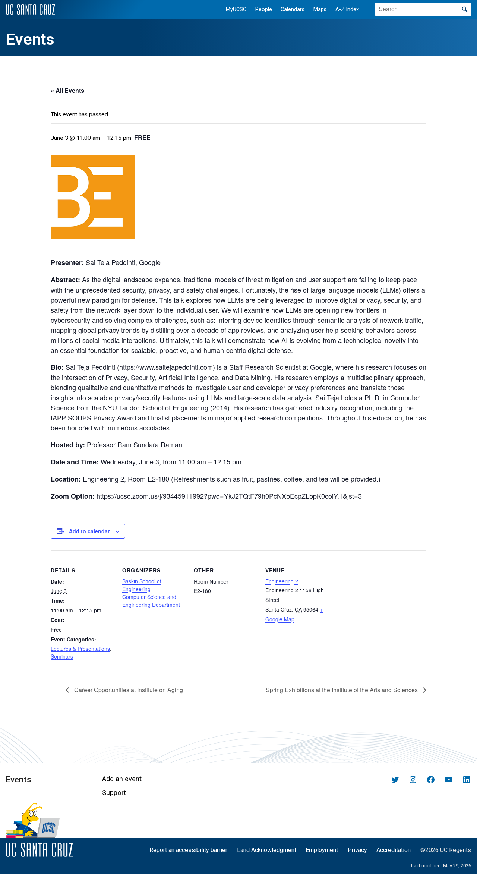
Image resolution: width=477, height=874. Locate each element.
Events (30, 39)
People (263, 9)
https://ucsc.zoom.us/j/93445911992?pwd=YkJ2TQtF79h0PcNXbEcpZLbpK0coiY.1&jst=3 (229, 496)
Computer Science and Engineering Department (151, 600)
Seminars (62, 656)
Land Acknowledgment (266, 850)
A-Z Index (347, 9)
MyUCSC (236, 9)
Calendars (292, 9)
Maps (319, 9)
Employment (322, 850)
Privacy (357, 850)
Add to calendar (89, 531)
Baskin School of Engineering (141, 585)
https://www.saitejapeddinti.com (166, 367)
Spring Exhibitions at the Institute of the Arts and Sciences (342, 689)
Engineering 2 (281, 581)
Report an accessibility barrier (188, 850)
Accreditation (393, 850)
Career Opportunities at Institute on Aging (128, 689)
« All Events (67, 90)
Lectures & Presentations (80, 648)
